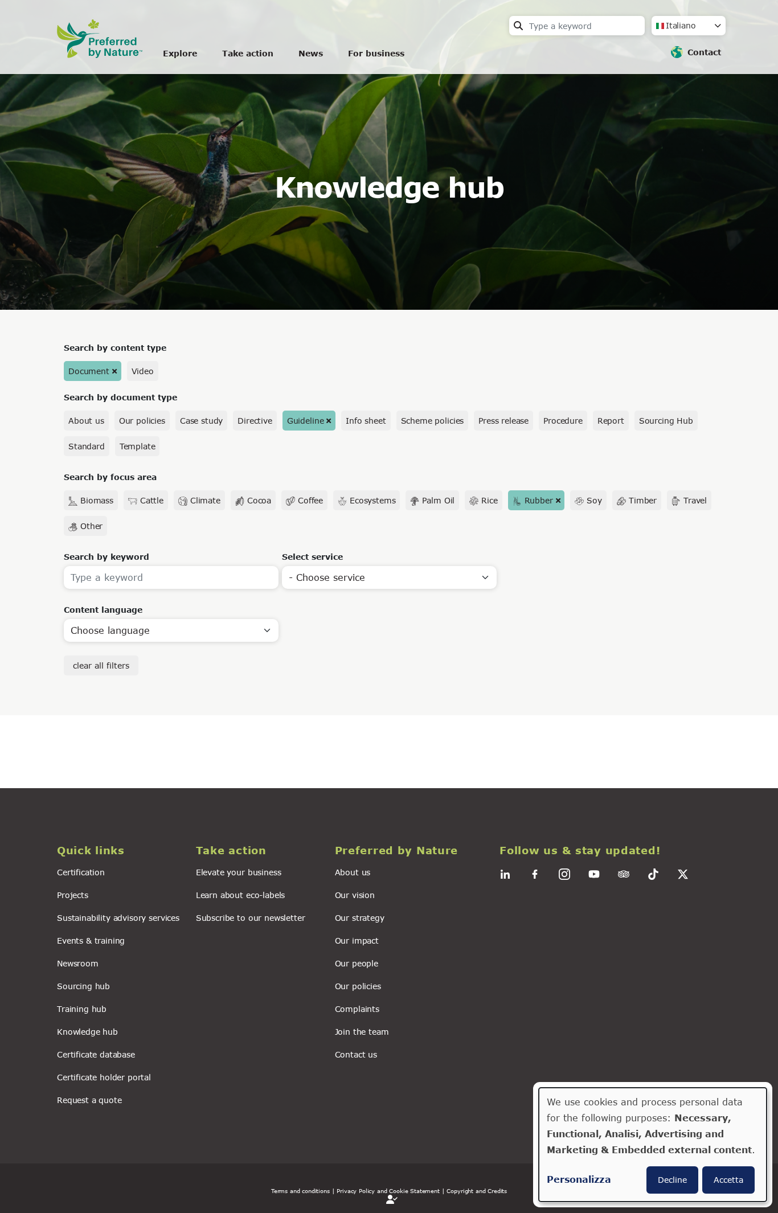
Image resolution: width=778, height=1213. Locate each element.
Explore (180, 53)
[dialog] (653, 1145)
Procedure (563, 420)
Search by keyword (106, 557)
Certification (81, 872)
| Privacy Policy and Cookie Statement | (388, 1190)
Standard (86, 446)
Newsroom (78, 963)
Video (143, 371)
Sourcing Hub (666, 420)
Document (88, 371)
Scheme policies (432, 420)
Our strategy (359, 918)
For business (376, 53)
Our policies (142, 420)
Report (610, 420)
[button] (119, 850)
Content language (103, 609)
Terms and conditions (300, 1190)
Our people (356, 963)
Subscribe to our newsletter (250, 918)
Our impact (357, 940)
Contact (704, 52)
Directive (255, 420)
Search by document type (120, 397)
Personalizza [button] (579, 1179)
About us (86, 420)
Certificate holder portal (104, 1077)
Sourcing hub (83, 986)
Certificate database (96, 1054)
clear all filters (101, 665)
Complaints (357, 1009)
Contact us (356, 1054)
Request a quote (89, 1100)
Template (137, 446)
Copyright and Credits (477, 1190)
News (310, 53)
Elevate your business (238, 872)
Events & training (91, 940)
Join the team (362, 1031)
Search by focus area (110, 477)
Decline (672, 1180)
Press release (503, 420)
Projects (72, 895)
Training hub (82, 1009)
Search (518, 25)
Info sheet (366, 420)
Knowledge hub (87, 1031)
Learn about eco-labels (240, 895)
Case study (201, 420)
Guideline (305, 420)
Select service (312, 557)
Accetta (728, 1180)
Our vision (355, 895)
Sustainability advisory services (118, 918)
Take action (247, 53)
